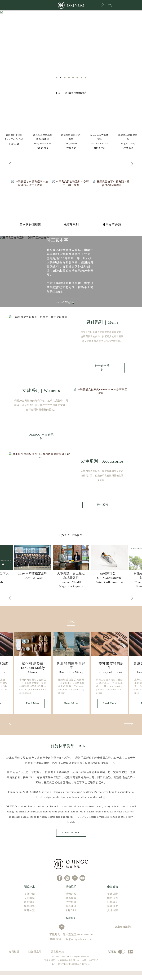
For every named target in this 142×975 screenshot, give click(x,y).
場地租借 (112, 906)
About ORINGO (71, 832)
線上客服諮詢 (121, 926)
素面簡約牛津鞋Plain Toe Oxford (14, 137)
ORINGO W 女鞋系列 (41, 436)
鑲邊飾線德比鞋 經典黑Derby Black (71, 139)
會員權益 (14, 951)
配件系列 (102, 504)
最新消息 (29, 902)
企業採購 (112, 894)
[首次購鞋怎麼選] (30, 199)
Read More (32, 703)
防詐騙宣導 (35, 951)
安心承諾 (29, 898)
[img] (14, 116)
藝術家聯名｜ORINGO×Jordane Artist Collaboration (109, 578)
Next (128, 164)
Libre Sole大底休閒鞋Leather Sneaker (99, 139)
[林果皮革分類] (112, 199)
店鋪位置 (29, 910)
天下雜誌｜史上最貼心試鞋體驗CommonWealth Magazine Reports (71, 580)
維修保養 (71, 898)
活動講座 (112, 902)
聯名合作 (112, 898)
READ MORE (64, 301)
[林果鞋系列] (71, 199)
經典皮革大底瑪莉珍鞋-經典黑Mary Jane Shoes (42, 139)
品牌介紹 (29, 894)
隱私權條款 (57, 951)
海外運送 (71, 906)
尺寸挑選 (71, 902)
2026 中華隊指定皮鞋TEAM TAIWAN (32, 575)
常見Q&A (71, 910)
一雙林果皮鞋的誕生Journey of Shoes (109, 667)
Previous (13, 164)
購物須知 (71, 894)
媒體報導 (29, 906)
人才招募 (112, 910)
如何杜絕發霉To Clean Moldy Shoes (32, 667)
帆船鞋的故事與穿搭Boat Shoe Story (71, 667)
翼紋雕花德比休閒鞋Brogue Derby (127, 139)
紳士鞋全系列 (102, 367)
